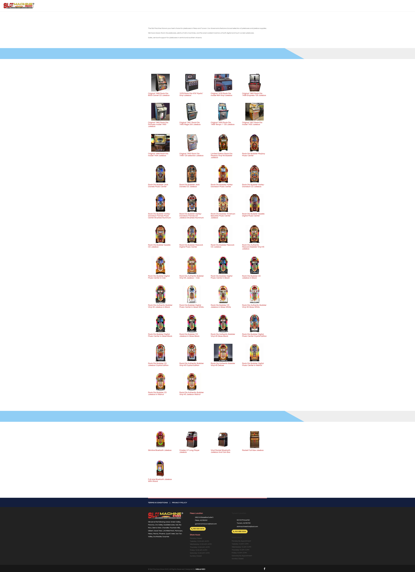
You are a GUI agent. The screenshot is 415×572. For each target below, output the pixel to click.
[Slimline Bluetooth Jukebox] (160, 439)
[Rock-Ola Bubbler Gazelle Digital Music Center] (254, 203)
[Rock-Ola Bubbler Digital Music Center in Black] (223, 265)
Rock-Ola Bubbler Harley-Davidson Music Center (222, 186)
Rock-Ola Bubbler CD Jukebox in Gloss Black (189, 335)
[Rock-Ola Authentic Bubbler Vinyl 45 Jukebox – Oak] (191, 265)
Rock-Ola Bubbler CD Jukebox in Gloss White (221, 306)
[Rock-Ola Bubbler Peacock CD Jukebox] (223, 234)
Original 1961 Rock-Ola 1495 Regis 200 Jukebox (190, 123)
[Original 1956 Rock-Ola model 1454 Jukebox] (160, 143)
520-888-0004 (240, 531)
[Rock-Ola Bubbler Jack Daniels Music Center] (160, 174)
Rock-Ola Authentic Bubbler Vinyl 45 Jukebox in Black (160, 306)
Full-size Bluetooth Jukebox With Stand (160, 480)
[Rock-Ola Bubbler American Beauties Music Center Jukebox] (223, 203)
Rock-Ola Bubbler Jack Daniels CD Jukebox (189, 186)
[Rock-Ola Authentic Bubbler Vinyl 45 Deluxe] (223, 352)
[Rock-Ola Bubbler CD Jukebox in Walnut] (160, 381)
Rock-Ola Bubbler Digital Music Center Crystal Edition (254, 335)
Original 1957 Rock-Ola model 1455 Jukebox (252, 123)
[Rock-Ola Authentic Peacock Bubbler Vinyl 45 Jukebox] (254, 234)
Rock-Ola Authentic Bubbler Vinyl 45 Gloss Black (223, 335)
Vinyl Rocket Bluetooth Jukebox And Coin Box (220, 451)
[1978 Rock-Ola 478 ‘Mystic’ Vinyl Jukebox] (191, 82)
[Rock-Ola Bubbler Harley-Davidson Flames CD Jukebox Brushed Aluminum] (191, 203)
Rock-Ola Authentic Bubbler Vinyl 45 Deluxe (223, 364)
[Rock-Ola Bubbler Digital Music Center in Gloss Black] (160, 323)
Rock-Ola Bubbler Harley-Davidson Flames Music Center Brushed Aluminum (159, 216)
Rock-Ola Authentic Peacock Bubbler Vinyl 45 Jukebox (253, 247)
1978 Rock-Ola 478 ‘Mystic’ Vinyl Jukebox (191, 94)
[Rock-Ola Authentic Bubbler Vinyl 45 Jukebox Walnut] (191, 381)
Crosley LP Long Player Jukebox (189, 451)
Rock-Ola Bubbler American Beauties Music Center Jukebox (223, 216)
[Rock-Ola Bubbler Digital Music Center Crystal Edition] (254, 323)
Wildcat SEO (200, 569)
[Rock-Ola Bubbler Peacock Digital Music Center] (191, 234)
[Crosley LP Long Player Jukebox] (191, 439)
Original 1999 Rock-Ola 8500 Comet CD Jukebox (159, 94)
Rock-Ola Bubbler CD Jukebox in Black (251, 277)
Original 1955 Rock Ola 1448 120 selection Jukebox (191, 155)
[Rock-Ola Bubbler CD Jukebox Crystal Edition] (160, 352)
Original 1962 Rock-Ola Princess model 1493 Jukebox (158, 124)
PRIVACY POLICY (179, 502)
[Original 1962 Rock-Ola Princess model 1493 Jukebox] (160, 111)
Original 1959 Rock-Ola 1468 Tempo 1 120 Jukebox (223, 123)
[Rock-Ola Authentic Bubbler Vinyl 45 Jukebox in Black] (160, 294)
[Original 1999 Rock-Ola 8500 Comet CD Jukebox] (160, 82)
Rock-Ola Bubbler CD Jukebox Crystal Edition (158, 364)
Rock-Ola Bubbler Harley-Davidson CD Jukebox (253, 186)
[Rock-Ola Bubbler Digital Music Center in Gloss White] (191, 294)
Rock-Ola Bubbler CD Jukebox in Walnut (157, 393)
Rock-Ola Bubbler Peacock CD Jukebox (222, 246)
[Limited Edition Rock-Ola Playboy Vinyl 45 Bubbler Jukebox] (223, 143)
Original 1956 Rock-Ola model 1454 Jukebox (158, 155)
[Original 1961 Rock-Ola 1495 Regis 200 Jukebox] (191, 111)
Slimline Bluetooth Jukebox (160, 450)
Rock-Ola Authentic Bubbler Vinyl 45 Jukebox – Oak (191, 277)
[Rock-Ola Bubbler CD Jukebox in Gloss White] (223, 294)
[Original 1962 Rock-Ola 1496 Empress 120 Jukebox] (254, 82)
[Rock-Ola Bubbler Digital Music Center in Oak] (160, 265)
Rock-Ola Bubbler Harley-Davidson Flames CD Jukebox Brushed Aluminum (191, 216)
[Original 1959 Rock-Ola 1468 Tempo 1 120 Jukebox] (223, 111)
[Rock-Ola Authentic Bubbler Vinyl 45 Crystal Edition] (191, 352)
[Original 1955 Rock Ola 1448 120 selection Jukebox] (191, 143)
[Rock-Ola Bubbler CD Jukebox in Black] (254, 265)
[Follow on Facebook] (264, 568)
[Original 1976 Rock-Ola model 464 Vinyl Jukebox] (223, 82)
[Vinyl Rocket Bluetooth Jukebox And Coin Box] (223, 439)
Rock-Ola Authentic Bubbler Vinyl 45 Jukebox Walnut (191, 393)
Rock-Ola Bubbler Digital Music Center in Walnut (253, 364)
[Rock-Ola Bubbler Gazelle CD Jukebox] (160, 234)
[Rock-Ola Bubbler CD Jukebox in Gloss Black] (191, 323)
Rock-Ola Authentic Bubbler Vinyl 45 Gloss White (254, 306)
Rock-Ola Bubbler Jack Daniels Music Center (158, 186)
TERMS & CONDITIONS (158, 502)
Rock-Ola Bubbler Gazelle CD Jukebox (159, 246)
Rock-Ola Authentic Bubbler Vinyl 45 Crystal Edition (191, 364)
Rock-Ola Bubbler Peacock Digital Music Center (191, 246)
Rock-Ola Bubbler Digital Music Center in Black (221, 277)
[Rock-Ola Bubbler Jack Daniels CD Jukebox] (191, 174)
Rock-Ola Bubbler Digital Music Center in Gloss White (191, 306)
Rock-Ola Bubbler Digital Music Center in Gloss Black (160, 335)
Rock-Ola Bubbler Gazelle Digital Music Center (253, 215)
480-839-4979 (198, 529)
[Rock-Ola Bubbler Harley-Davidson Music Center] (223, 174)
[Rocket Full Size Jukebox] (254, 439)
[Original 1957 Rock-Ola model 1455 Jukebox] (254, 111)
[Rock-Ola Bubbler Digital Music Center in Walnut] (254, 352)
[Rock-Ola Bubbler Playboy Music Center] (254, 143)
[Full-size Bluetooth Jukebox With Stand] (160, 468)
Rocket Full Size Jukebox (253, 450)
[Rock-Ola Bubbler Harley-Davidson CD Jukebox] (254, 174)
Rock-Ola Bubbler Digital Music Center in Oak (159, 277)
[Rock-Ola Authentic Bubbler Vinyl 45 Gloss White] (254, 294)
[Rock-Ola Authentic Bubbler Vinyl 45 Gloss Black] (223, 323)
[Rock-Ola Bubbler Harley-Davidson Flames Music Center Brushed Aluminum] (160, 203)
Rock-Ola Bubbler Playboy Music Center (253, 155)
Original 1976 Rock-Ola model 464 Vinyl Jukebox (221, 94)
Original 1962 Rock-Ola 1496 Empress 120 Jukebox (254, 94)
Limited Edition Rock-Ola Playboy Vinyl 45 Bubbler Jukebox (221, 156)
